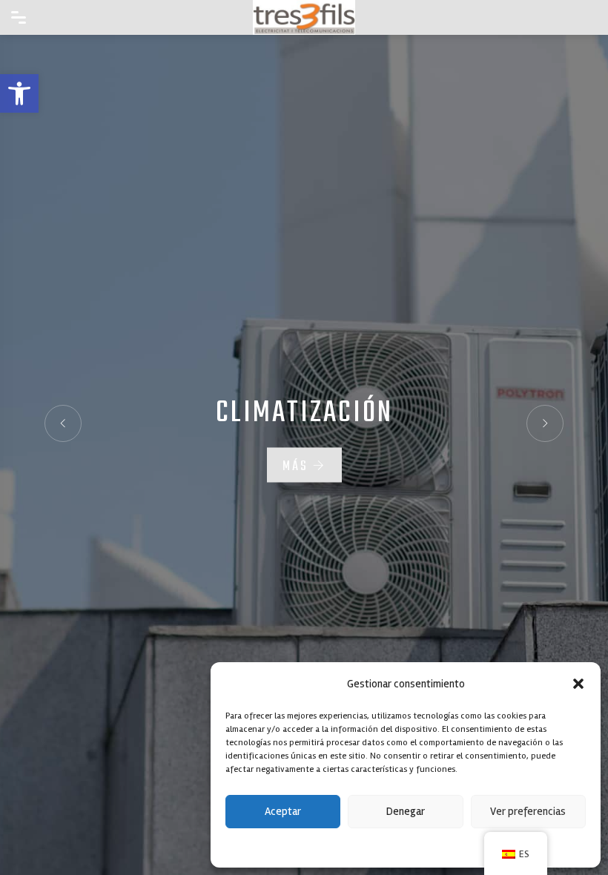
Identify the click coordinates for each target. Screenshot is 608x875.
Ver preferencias (528, 811)
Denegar (405, 811)
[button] (19, 93)
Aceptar (283, 811)
